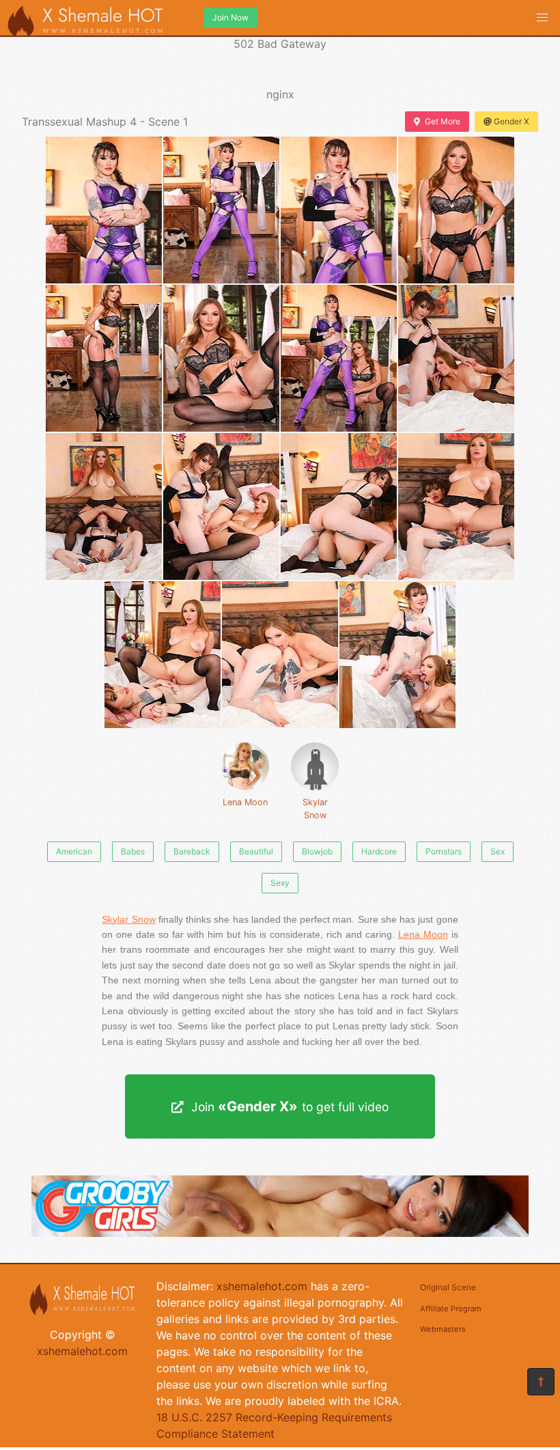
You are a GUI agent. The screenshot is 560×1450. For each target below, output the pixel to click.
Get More (442, 121)
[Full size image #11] (456, 506)
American (74, 851)
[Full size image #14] (397, 654)
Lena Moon (245, 802)
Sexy (280, 883)
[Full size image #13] (280, 654)
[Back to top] (541, 1381)
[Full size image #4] (104, 358)
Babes (133, 851)
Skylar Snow (315, 808)
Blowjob (317, 851)
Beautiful (256, 851)
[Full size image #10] (339, 506)
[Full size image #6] (339, 358)
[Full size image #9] (221, 506)
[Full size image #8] (104, 506)
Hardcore (379, 851)
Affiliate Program (450, 1308)
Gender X (511, 121)
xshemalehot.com (82, 1351)
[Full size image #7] (456, 358)
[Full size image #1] (221, 210)
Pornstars (443, 851)
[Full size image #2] (339, 210)
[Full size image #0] (104, 210)
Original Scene (448, 1287)
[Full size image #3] (456, 210)
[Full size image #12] (162, 654)
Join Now (230, 17)
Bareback (191, 851)
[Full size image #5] (221, 358)
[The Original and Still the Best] (280, 1233)
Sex (497, 851)
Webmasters (443, 1329)
